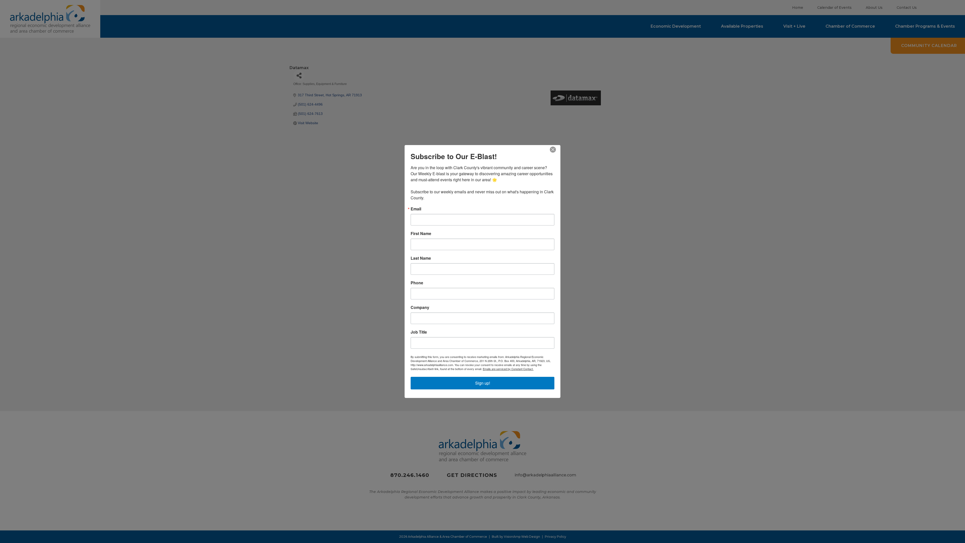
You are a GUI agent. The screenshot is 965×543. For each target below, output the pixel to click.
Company (420, 307)
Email (416, 209)
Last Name (421, 258)
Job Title (419, 332)
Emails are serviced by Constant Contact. (508, 369)
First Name (421, 234)
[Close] (556, 150)
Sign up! (482, 383)
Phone (417, 283)
